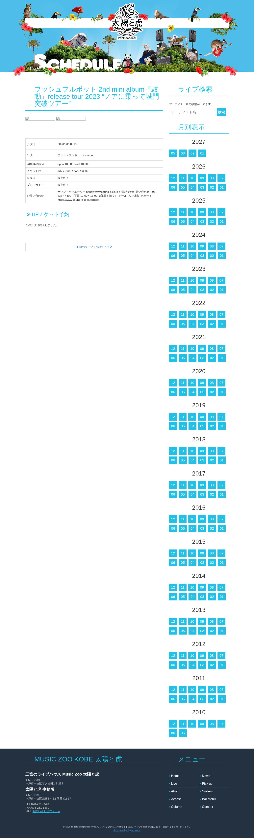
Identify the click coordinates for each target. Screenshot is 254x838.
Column (219, 23)
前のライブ (85, 246)
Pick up (88, 23)
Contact (201, 23)
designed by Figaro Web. (127, 830)
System (104, 23)
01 (202, 153)
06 (173, 187)
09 (202, 178)
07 (221, 178)
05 (173, 153)
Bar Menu (182, 23)
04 (192, 187)
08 (212, 178)
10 (192, 178)
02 (192, 153)
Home (175, 776)
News (51, 23)
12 (173, 178)
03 (183, 153)
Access (164, 23)
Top (35, 23)
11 (183, 178)
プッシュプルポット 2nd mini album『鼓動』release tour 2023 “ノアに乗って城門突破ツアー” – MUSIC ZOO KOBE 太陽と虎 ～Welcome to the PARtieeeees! (126, 23)
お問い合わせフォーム (46, 811)
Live (68, 23)
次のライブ (102, 246)
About (149, 23)
